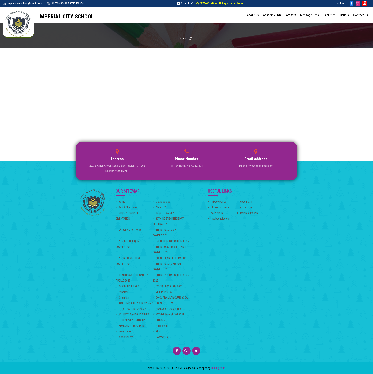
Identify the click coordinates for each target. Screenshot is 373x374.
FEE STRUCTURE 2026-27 (132, 308)
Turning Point (217, 368)
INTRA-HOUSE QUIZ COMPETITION (127, 244)
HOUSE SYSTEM (164, 303)
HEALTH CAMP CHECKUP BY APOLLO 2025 (132, 277)
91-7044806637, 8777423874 (68, 3)
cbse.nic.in (246, 201)
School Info (187, 3)
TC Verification (208, 3)
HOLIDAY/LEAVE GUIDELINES (134, 314)
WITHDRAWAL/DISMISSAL (170, 314)
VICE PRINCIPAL (164, 291)
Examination (125, 331)
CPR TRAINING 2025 (129, 286)
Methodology (163, 201)
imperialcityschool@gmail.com (25, 3)
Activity (291, 15)
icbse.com (246, 207)
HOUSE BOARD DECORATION (171, 258)
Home (183, 38)
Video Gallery (126, 337)
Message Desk (309, 15)
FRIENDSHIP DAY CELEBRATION (172, 241)
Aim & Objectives (128, 207)
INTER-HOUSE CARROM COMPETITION (167, 266)
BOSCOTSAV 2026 (165, 213)
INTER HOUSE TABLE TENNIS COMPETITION (169, 249)
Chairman (124, 297)
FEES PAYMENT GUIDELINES (133, 320)
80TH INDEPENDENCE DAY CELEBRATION (168, 221)
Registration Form (232, 3)
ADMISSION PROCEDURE (132, 325)
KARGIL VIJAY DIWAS (130, 229)
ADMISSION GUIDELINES (169, 308)
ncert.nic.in (217, 213)
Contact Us (360, 15)
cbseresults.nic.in (220, 207)
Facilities (329, 15)
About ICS (161, 207)
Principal (123, 291)
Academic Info (272, 15)
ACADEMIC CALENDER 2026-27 (136, 303)
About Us (253, 15)
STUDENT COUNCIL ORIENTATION (127, 215)
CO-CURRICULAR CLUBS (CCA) (172, 297)
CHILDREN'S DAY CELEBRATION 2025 (171, 277)
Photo (159, 331)
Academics (162, 325)
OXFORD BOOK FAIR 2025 (169, 286)
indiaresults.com (249, 213)
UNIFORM (161, 320)
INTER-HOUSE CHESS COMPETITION (128, 261)
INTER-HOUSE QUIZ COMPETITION (164, 232)
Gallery (344, 15)
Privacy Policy (218, 201)
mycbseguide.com (221, 218)
